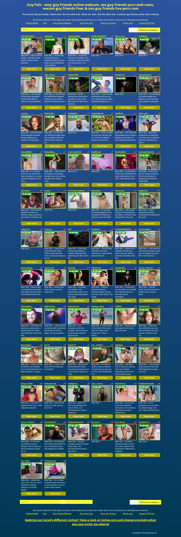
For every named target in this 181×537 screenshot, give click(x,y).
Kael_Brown (120, 422)
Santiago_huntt (97, 307)
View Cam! (32, 69)
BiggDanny (143, 191)
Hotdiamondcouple (146, 384)
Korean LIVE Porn (146, 23)
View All (25, 30)
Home (133, 30)
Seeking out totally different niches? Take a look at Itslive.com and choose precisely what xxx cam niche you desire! (90, 522)
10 (72, 30)
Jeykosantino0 (145, 229)
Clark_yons (143, 113)
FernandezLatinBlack (76, 191)
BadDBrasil (96, 152)
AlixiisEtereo (120, 384)
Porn (45, 23)
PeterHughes (26, 345)
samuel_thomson (146, 268)
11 (77, 30)
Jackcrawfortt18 (74, 152)
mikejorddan (120, 268)
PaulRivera (95, 229)
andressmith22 (74, 36)
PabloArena (96, 268)
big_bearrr (95, 422)
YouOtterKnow (50, 461)
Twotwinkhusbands (75, 422)
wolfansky (48, 36)
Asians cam (128, 23)
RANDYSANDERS (98, 36)
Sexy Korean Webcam (62, 23)
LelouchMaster (97, 113)
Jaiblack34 (25, 229)
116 (86, 30)
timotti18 (71, 268)
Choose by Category (148, 30)
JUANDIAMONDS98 (123, 229)
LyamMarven (144, 422)
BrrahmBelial (96, 75)
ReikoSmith (49, 113)
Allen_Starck (49, 75)
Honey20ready (50, 384)
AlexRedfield (120, 152)
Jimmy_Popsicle (27, 422)
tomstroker (96, 191)
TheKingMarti (26, 307)
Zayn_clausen (97, 384)
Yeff (69, 229)
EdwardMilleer (26, 152)
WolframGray (49, 307)
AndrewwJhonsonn (146, 152)
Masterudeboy (27, 268)
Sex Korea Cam (86, 23)
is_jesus (24, 113)
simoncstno (120, 191)
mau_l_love (119, 36)
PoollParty (119, 113)
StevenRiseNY (50, 422)
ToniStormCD (144, 307)
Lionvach (48, 229)
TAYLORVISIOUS (27, 36)
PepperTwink (73, 75)
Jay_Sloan (25, 461)
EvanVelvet (25, 75)
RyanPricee (120, 75)
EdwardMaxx (49, 152)
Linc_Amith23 (97, 345)
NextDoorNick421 (146, 345)
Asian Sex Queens (108, 23)
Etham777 (72, 345)
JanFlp (47, 191)
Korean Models (32, 23)
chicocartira (49, 268)
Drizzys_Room (27, 384)
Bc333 (47, 345)
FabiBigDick (73, 113)
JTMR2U (118, 307)
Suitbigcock (72, 384)
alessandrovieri (145, 75)
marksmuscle (73, 307)
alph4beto (119, 345)
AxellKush (143, 36)
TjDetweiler (25, 191)
